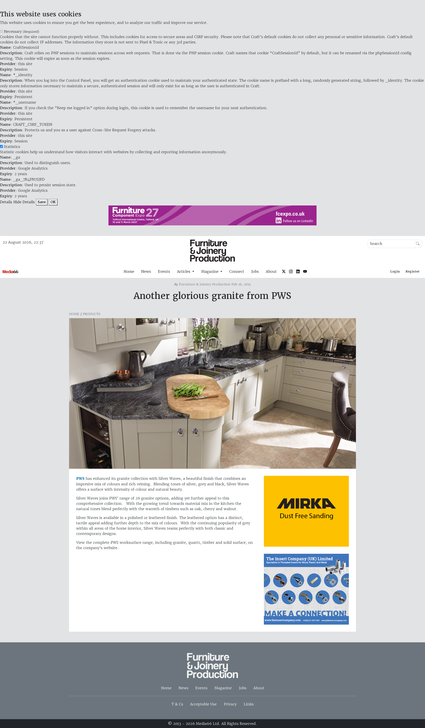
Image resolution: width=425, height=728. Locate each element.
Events (164, 271)
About (271, 271)
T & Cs (177, 704)
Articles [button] (184, 271)
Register (412, 271)
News (146, 271)
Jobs (255, 271)
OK (53, 202)
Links (249, 704)
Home (129, 271)
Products (91, 314)
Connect (236, 271)
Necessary (21, 31)
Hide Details (24, 202)
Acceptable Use (203, 704)
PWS (80, 478)
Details (6, 202)
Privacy (230, 704)
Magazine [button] (210, 271)
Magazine (223, 688)
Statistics (12, 146)
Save (42, 202)
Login (395, 271)
